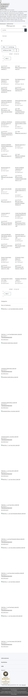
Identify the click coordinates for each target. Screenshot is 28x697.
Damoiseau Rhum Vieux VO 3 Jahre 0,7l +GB (20, 236)
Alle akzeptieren (5, 4)
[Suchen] (25, 30)
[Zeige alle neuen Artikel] (10, 305)
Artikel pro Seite (7, 50)
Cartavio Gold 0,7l (5, 213)
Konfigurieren (4, 6)
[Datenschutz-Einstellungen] (0, 1)
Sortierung (11, 47)
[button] (19, 26)
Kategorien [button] (4, 301)
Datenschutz (10, 23)
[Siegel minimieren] (9, 673)
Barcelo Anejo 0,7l (5, 167)
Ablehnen (3, 8)
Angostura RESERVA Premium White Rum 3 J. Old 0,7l (6, 146)
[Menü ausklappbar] (3, 26)
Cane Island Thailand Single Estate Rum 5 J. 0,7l (20, 190)
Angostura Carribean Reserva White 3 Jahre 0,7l (20, 123)
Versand (24, 685)
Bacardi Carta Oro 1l (20, 144)
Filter (3, 47)
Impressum (3, 23)
